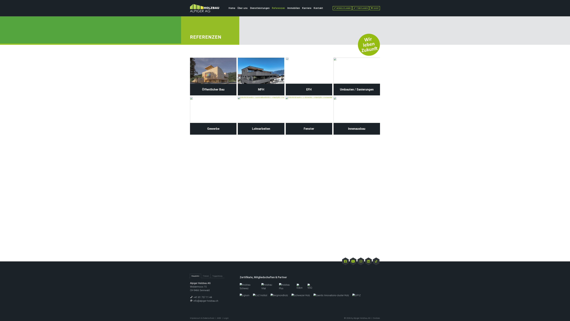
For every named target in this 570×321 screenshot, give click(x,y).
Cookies (376, 318)
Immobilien (293, 8)
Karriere (306, 8)
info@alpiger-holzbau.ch (205, 300)
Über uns (243, 8)
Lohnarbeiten (261, 128)
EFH (309, 89)
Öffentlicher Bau (213, 89)
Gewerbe (213, 128)
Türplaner (362, 8)
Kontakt (318, 8)
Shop (376, 8)
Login (226, 318)
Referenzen (278, 8)
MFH (261, 89)
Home (232, 8)
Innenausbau (356, 128)
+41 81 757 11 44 (202, 297)
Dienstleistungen (260, 8)
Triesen (206, 276)
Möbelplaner (343, 8)
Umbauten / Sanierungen (357, 89)
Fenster (309, 128)
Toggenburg (217, 276)
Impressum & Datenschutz (202, 318)
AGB (219, 318)
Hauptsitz (195, 276)
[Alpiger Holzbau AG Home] (204, 8)
